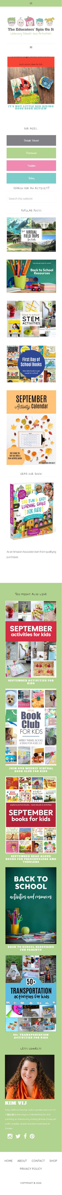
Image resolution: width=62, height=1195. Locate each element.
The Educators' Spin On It (31, 26)
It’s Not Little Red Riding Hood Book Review (31, 107)
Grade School (31, 140)
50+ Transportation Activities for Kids (31, 1036)
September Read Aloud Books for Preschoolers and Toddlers (31, 859)
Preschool (31, 153)
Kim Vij (10, 1114)
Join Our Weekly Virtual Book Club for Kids (31, 770)
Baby (31, 178)
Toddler (31, 165)
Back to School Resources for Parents (31, 948)
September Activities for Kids (31, 682)
